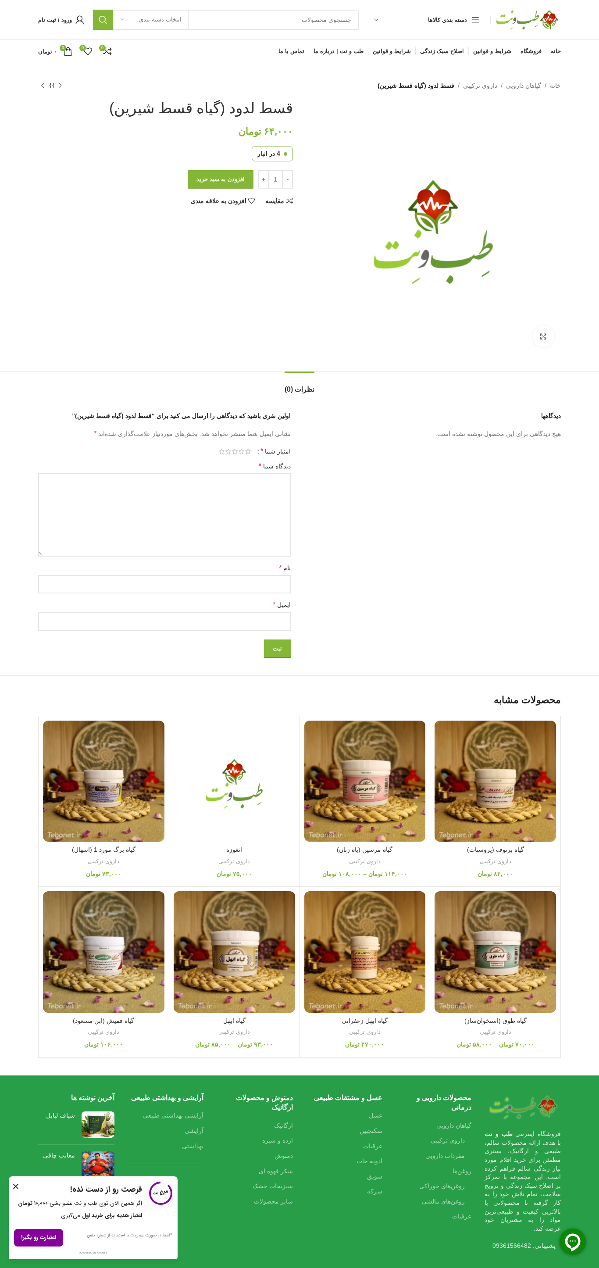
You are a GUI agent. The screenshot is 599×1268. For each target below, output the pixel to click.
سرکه (374, 1191)
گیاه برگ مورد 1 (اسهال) (103, 849)
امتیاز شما (275, 451)
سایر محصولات (273, 1201)
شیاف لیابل (60, 1115)
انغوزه (234, 849)
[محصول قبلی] (60, 85)
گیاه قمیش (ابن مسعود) (103, 1020)
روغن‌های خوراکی (442, 1185)
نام (285, 567)
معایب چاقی (59, 1155)
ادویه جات (369, 1160)
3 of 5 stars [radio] (235, 451)
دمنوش (284, 1155)
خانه (555, 85)
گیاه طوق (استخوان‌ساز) (495, 1020)
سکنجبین (371, 1130)
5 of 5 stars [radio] (221, 451)
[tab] (299, 384)
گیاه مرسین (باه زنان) (364, 849)
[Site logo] (528, 19)
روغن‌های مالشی (443, 1201)
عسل (375, 1115)
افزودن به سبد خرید (220, 179)
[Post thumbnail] (98, 1124)
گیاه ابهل (234, 1020)
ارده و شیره (277, 1140)
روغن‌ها (462, 1171)
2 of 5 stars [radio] (241, 451)
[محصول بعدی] (42, 85)
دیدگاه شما (275, 466)
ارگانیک (283, 1125)
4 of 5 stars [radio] (228, 451)
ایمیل (282, 604)
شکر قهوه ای (276, 1171)
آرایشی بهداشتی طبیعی (173, 1115)
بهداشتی (192, 1146)
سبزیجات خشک (273, 1185)
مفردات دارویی (445, 1155)
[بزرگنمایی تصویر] (543, 336)
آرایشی (194, 1130)
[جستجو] (103, 20)
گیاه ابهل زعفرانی (365, 1020)
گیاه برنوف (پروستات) (495, 849)
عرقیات (461, 1216)
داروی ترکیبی (480, 85)
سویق (374, 1176)
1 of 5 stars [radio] (248, 451)
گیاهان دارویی (523, 85)
